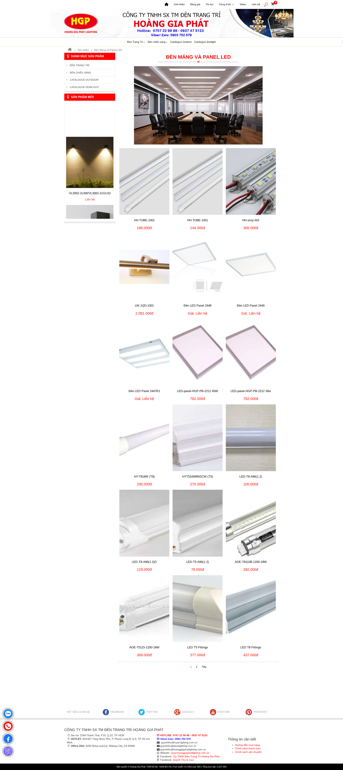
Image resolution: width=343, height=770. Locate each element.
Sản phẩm (83, 49)
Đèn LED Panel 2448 (197, 305)
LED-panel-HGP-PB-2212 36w (251, 391)
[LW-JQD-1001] (144, 266)
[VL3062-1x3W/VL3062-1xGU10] (89, 210)
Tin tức (209, 4)
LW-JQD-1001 (144, 305)
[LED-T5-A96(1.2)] (198, 523)
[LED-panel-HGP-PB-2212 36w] (251, 352)
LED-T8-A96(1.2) (250, 476)
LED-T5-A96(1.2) (197, 562)
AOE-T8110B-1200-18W (251, 562)
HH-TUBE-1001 (144, 220)
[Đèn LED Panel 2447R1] (144, 352)
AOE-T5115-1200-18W (144, 647)
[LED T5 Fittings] (198, 608)
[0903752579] (7, 713)
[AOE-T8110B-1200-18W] (251, 523)
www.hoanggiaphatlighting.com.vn (190, 752)
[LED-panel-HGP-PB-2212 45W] (198, 352)
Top (334, 753)
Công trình (225, 4)
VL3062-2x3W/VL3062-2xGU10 (90, 173)
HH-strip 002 (250, 220)
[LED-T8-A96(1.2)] (251, 437)
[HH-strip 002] (251, 181)
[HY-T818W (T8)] (144, 437)
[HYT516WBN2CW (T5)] (198, 437)
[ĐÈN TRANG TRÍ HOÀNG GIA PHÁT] (171, 22)
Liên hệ (256, 4)
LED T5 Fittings (197, 647)
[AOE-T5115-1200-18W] (144, 608)
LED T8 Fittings (250, 647)
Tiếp (204, 666)
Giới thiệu (179, 4)
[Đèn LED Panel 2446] (251, 266)
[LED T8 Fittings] (251, 608)
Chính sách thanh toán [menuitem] (248, 748)
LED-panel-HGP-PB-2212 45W (197, 391)
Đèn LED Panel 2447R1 (144, 391)
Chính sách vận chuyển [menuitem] (248, 752)
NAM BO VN (165, 767)
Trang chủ (166, 4)
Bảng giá (195, 4)
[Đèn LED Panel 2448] (198, 266)
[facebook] (7, 738)
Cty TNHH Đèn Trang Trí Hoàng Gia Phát (196, 756)
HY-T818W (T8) (144, 476)
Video (243, 4)
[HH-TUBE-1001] (144, 181)
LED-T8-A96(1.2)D (144, 562)
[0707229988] (7, 725)
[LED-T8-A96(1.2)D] (144, 523)
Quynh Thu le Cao (183, 759)
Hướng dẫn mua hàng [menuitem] (247, 745)
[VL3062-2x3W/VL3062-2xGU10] (89, 142)
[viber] (7, 750)
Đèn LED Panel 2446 (251, 305)
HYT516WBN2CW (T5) (197, 476)
